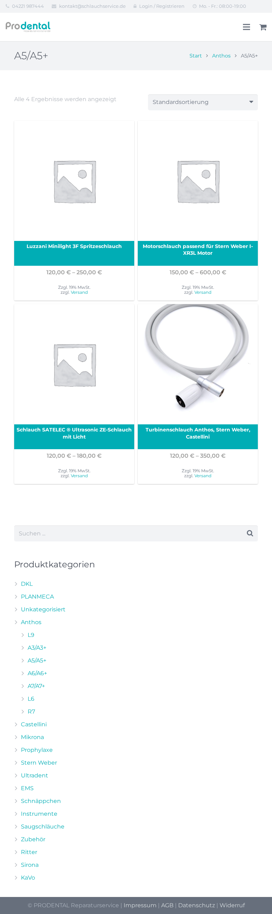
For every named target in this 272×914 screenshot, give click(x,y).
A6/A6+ (37, 673)
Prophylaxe (37, 750)
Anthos (221, 56)
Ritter (29, 852)
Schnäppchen (41, 801)
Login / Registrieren (162, 6)
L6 (31, 698)
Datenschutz (196, 905)
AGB (167, 905)
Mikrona (32, 737)
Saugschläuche (42, 826)
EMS (27, 788)
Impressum (140, 905)
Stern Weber (39, 762)
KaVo (28, 877)
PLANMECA (37, 596)
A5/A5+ (37, 660)
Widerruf (232, 905)
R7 (31, 711)
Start (195, 56)
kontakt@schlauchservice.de (92, 6)
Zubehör (33, 839)
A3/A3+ (37, 647)
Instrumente (39, 813)
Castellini (34, 724)
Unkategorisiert (43, 609)
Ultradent (34, 775)
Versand (79, 292)
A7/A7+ (36, 686)
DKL (27, 583)
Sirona (30, 864)
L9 (31, 635)
